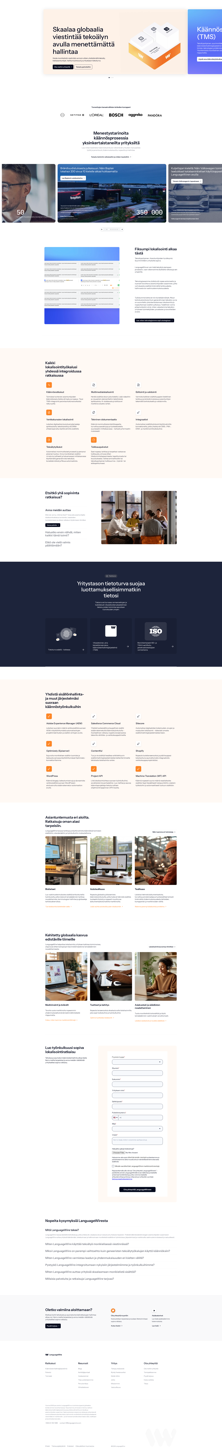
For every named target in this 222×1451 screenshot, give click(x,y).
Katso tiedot (115, 1326)
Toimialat (48, 1376)
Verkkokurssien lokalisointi (59, 419)
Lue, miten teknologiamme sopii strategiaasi (153, 320)
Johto (113, 1380)
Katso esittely (149, 1380)
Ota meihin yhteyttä (62, 67)
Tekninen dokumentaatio (104, 419)
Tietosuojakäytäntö (58, 1446)
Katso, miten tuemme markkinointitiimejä (60, 1020)
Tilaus (146, 1384)
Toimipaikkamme (150, 1372)
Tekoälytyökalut (54, 447)
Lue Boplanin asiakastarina (72, 178)
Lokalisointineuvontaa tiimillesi (161, 947)
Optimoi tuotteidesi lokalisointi (101, 1018)
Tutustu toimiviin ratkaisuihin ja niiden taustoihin (110, 157)
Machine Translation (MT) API (151, 776)
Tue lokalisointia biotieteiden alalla (57, 906)
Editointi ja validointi (146, 392)
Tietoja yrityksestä (117, 1369)
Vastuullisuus (116, 1387)
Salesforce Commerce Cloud (105, 723)
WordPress (52, 776)
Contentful (96, 751)
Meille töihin (115, 1376)
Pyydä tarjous (52, 1326)
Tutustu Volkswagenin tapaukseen (186, 181)
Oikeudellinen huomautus (85, 1446)
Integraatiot (142, 419)
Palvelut (48, 1372)
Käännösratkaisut (55, 392)
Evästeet (70, 1446)
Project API (97, 776)
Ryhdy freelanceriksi (118, 1372)
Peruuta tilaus (83, 1384)
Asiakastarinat (83, 1376)
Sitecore (140, 723)
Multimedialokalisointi (102, 392)
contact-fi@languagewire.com (70, 1423)
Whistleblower (83, 1387)
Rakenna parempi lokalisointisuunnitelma (149, 906)
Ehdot (47, 1446)
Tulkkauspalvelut (99, 447)
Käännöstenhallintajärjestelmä (56, 1369)
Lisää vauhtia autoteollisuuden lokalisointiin (105, 906)
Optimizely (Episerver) (57, 751)
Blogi (80, 1369)
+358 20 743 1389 (51, 1423)
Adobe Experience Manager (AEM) (64, 723)
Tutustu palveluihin (83, 67)
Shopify (140, 751)
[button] (102, 229)
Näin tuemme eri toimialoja (163, 832)
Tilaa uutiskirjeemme (85, 1380)
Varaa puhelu (52, 525)
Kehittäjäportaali (84, 1372)
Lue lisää (155, 1326)
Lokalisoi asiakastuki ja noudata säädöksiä (149, 1021)
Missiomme (115, 1384)
